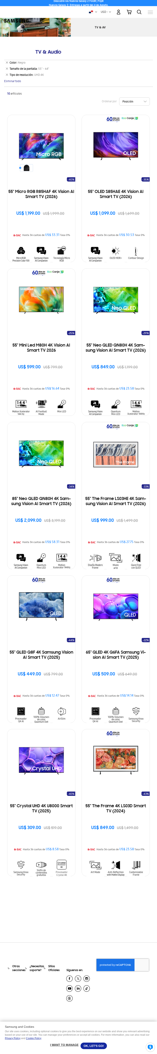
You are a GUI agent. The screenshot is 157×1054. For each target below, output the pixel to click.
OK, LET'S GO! (94, 1045)
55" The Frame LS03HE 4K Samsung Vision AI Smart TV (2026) (115, 501)
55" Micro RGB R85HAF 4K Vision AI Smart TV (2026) (41, 194)
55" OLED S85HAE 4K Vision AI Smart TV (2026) (116, 194)
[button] (96, 12)
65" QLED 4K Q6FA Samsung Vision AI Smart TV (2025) (116, 655)
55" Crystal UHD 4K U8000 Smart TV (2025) (41, 809)
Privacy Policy (12, 1038)
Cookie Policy (33, 1038)
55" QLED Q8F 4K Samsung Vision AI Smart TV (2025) (41, 655)
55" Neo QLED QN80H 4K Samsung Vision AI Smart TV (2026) (116, 348)
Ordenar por (109, 101)
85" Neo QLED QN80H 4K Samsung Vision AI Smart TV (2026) (41, 501)
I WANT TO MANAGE (64, 1044)
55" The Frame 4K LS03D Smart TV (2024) (115, 809)
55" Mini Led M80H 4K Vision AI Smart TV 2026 (41, 348)
